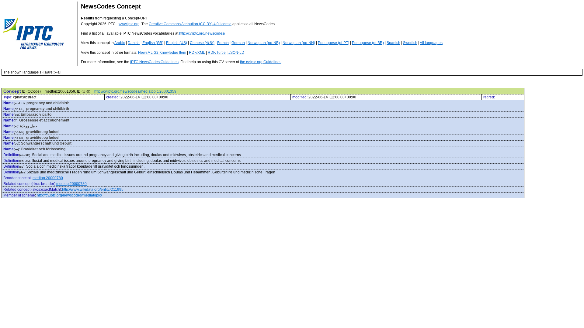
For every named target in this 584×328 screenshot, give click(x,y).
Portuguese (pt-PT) (333, 43)
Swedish (410, 43)
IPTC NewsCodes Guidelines (154, 62)
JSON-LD (236, 52)
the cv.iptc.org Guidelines (260, 62)
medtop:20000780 (48, 178)
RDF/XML (197, 52)
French (223, 43)
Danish (134, 43)
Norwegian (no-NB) (264, 43)
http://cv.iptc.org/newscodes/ (202, 33)
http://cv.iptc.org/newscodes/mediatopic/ (69, 195)
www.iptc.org (129, 24)
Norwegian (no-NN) (299, 43)
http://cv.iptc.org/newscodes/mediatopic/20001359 (135, 91)
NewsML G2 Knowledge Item (162, 52)
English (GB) (152, 43)
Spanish (393, 43)
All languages (431, 43)
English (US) (176, 43)
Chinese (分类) (202, 43)
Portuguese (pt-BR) (368, 43)
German (238, 43)
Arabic (119, 43)
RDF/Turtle (217, 52)
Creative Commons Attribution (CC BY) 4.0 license (190, 24)
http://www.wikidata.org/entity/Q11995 (92, 189)
